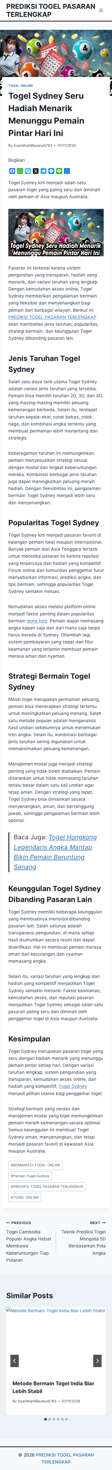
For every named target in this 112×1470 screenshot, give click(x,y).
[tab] (45, 1419)
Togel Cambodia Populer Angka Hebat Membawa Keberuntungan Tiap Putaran (28, 1241)
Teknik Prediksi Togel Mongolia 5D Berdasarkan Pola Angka (83, 1238)
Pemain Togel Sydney (30, 1176)
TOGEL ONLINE (20, 86)
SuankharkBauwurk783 (33, 145)
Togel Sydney (73, 1086)
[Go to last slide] (14, 1361)
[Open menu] (101, 10)
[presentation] (56, 1340)
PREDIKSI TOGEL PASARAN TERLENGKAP (47, 1186)
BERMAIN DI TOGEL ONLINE (35, 1165)
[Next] (97, 1361)
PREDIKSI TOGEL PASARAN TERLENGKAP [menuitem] (52, 317)
